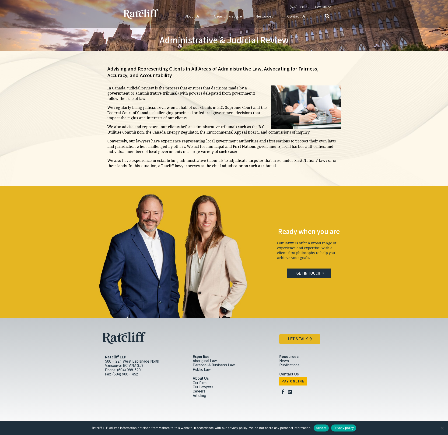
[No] (442, 428)
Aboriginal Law (205, 361)
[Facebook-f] (282, 391)
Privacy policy (343, 428)
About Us (192, 16)
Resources (264, 16)
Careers (199, 391)
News (284, 361)
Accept (321, 428)
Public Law (202, 369)
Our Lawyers (203, 387)
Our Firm (199, 383)
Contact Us (296, 16)
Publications (289, 365)
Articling (199, 395)
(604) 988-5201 (301, 7)
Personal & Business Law (214, 365)
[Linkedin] (289, 391)
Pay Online (293, 381)
